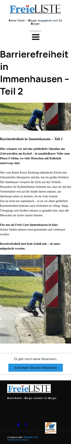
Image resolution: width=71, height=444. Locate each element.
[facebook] (18, 425)
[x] (26, 425)
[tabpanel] (35, 22)
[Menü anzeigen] (35, 37)
